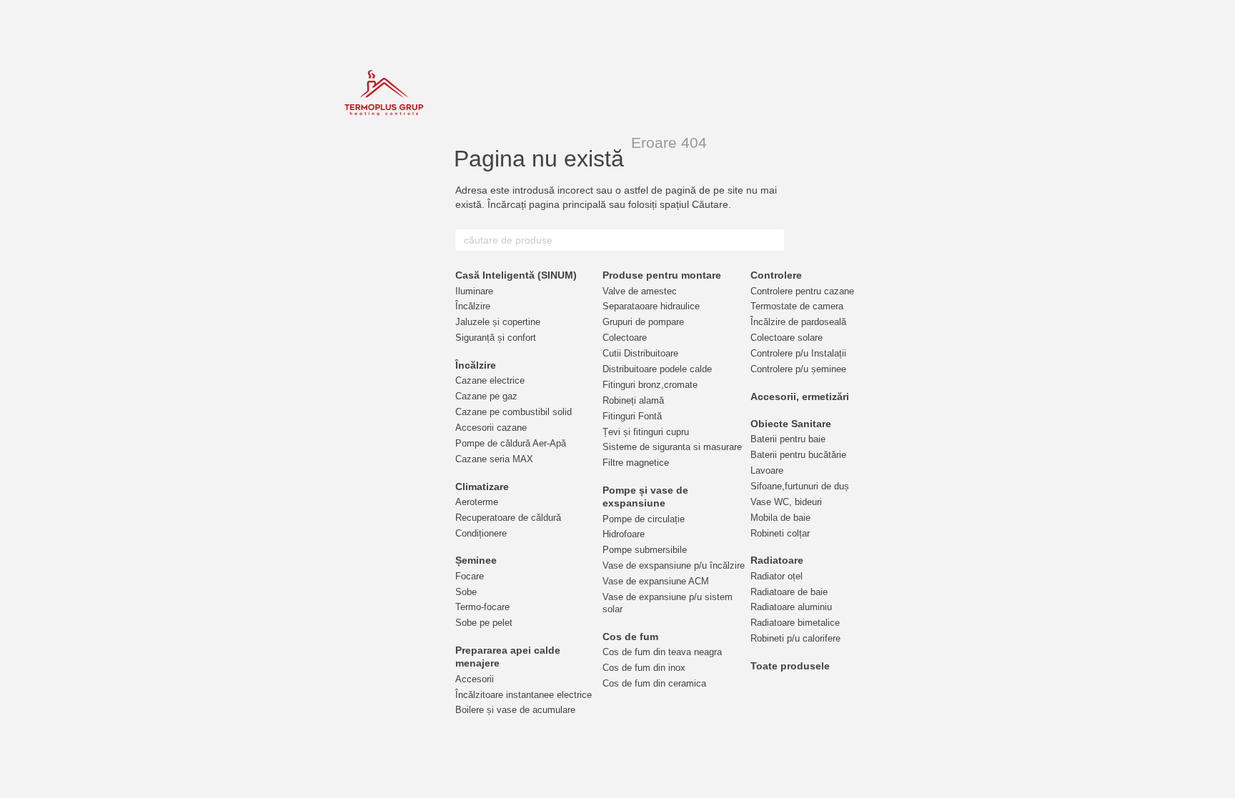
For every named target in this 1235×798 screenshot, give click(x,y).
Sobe (466, 592)
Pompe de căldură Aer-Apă (510, 443)
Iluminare (474, 291)
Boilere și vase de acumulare (515, 709)
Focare (469, 576)
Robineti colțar (780, 533)
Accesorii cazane (491, 427)
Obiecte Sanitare (790, 423)
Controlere (776, 275)
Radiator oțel (776, 576)
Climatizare (482, 486)
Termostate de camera (796, 306)
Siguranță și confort (495, 337)
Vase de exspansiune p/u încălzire (673, 565)
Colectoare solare (786, 337)
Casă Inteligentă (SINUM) (516, 275)
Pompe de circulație (643, 519)
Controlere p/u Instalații (798, 353)
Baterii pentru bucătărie (798, 454)
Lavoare (766, 470)
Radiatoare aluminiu (791, 607)
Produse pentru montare (661, 275)
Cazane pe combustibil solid (513, 412)
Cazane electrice (490, 380)
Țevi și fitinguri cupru (645, 432)
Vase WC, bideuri (786, 502)
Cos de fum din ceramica (654, 683)
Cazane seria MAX (494, 459)
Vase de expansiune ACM (655, 581)
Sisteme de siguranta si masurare (672, 447)
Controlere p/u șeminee (798, 369)
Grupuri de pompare (643, 321)
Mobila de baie (780, 517)
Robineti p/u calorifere (795, 638)
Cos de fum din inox (643, 667)
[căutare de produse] (772, 240)
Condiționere (481, 533)
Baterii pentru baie (787, 439)
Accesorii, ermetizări (799, 396)
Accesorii (474, 679)
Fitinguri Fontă (632, 416)
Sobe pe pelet (483, 622)
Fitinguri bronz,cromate (650, 384)
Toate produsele (790, 666)
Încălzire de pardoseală (798, 321)
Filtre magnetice (635, 462)
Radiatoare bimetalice (795, 622)
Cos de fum (630, 636)
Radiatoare (776, 560)
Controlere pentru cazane (802, 291)
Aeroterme (476, 502)
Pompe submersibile (644, 549)
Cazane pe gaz (486, 396)
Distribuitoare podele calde (657, 369)
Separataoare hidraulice (651, 306)
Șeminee (476, 560)
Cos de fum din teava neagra (662, 652)
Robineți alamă (633, 400)
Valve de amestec (639, 291)
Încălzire (472, 306)
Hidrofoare (623, 534)
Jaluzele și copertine (497, 321)
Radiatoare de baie (789, 592)
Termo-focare (482, 607)
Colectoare (624, 337)
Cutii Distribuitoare (640, 353)
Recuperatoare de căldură (508, 517)
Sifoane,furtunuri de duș (799, 486)
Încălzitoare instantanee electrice (523, 694)
